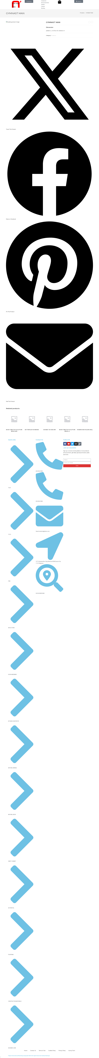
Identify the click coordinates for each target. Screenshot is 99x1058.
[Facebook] (65, 444)
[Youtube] (69, 444)
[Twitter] (72, 444)
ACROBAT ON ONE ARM (49, 429)
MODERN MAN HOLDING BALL (85, 429)
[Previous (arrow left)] (2, 529)
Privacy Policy (62, 1050)
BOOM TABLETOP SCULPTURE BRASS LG (67, 430)
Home (25, 1050)
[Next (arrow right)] (96, 529)
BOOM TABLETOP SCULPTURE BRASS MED (14, 430)
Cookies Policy (52, 1050)
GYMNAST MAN (89, 12)
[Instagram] (76, 444)
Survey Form (71, 1050)
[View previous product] (89, 22)
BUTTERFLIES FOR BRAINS (32, 429)
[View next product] (92, 22)
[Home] (78, 12)
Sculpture (53, 35)
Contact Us (33, 1050)
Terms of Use (42, 1050)
